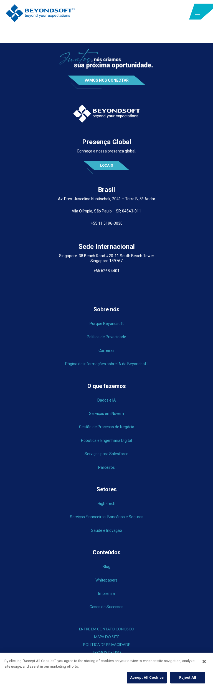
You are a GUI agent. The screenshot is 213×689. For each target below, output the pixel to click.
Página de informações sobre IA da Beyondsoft (106, 364)
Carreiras (106, 350)
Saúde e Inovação (106, 530)
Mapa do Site (106, 637)
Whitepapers (106, 580)
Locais (106, 165)
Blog (106, 566)
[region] (106, 671)
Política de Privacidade (106, 337)
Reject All (187, 677)
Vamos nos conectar (107, 80)
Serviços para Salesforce (106, 454)
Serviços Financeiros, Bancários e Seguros (106, 517)
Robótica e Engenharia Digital (106, 440)
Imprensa (106, 593)
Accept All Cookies (147, 677)
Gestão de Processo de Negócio (106, 427)
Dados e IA (106, 400)
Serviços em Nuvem (106, 413)
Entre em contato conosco (106, 629)
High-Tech (106, 503)
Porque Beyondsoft (107, 323)
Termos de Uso (106, 652)
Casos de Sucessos (106, 607)
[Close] (204, 661)
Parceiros (106, 467)
